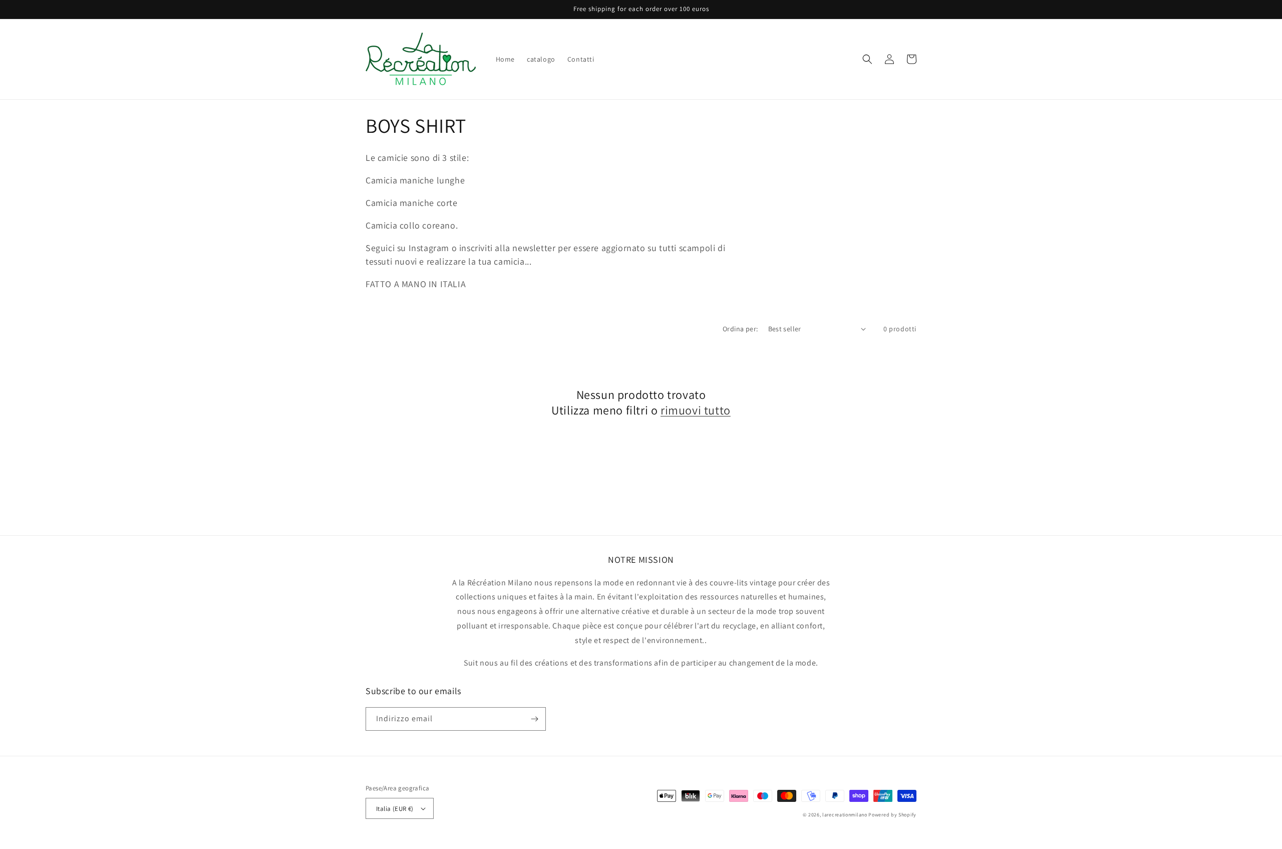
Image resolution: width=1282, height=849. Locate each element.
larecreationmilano (844, 814)
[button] (867, 59)
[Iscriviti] (534, 719)
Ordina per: (740, 328)
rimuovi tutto (696, 410)
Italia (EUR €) (395, 808)
